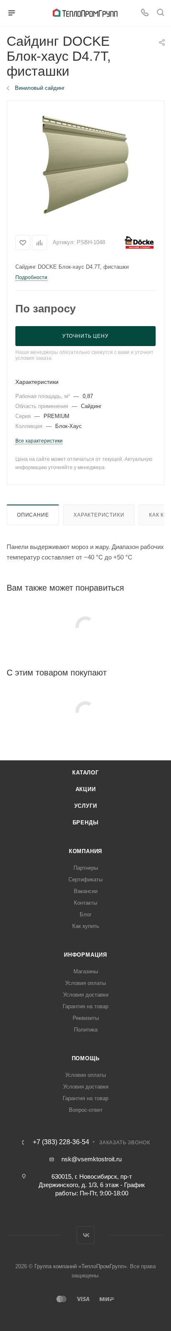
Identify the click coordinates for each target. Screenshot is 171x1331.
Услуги (85, 806)
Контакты (85, 903)
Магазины (85, 971)
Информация (85, 955)
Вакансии (86, 891)
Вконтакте (86, 1235)
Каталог (85, 772)
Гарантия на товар (85, 1006)
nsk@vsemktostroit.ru (91, 1159)
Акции (86, 789)
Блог (86, 914)
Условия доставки (85, 995)
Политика (86, 1030)
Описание (33, 515)
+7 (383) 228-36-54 (61, 1142)
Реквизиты (86, 1018)
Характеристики (98, 515)
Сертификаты (85, 879)
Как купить (85, 926)
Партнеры (85, 868)
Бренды (86, 822)
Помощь (86, 1058)
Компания (85, 851)
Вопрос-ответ (86, 1110)
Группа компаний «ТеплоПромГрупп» (80, 1266)
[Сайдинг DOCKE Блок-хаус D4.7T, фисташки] (85, 165)
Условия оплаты (85, 983)
